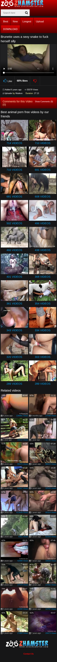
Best (5, 21)
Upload (40, 21)
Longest (26, 21)
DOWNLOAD (10, 29)
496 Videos (42, 223)
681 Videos (14, 196)
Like (10, 81)
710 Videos (42, 143)
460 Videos (14, 250)
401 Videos (14, 276)
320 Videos (14, 356)
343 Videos (14, 330)
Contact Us (28, 654)
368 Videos (42, 276)
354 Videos (42, 303)
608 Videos (42, 196)
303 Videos (42, 356)
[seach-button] (27, 12)
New (15, 21)
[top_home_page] (23, 3)
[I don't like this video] (35, 80)
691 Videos (42, 169)
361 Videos (14, 303)
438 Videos (42, 250)
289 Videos (14, 383)
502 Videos (14, 223)
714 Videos (14, 143)
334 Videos (42, 330)
